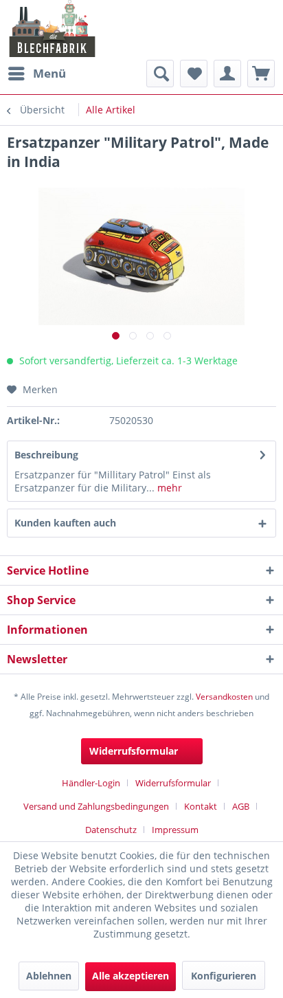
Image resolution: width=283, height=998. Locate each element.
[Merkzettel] (193, 73)
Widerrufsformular (133, 750)
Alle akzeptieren (130, 975)
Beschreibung (46, 454)
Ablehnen (48, 975)
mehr (168, 487)
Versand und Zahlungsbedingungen (96, 806)
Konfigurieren (223, 975)
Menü (49, 73)
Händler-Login (91, 783)
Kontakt (200, 806)
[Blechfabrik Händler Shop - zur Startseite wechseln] (52, 28)
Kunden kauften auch (65, 522)
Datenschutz (111, 829)
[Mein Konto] (227, 73)
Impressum (175, 829)
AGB (240, 806)
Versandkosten (224, 696)
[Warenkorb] (261, 73)
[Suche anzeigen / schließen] (160, 73)
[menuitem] (36, 73)
